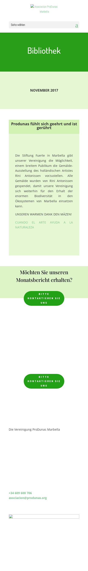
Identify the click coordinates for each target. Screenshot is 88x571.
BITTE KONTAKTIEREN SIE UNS (44, 298)
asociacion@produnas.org (28, 498)
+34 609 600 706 (20, 493)
